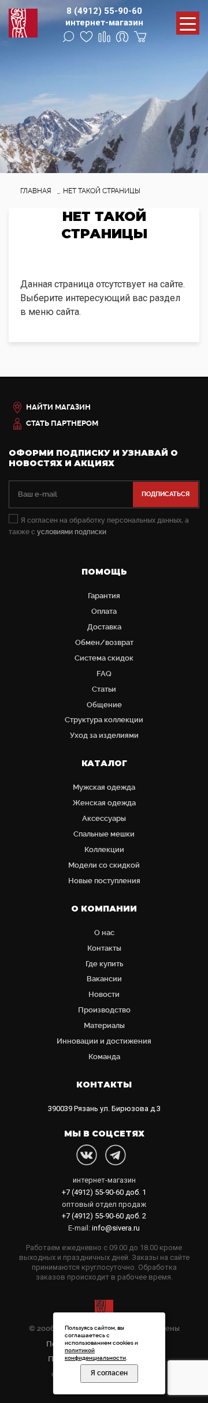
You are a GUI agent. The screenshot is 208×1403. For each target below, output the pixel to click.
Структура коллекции (104, 719)
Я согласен (109, 1373)
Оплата (104, 611)
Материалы (104, 1025)
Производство (104, 1010)
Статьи (104, 689)
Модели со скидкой (104, 865)
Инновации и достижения (104, 1041)
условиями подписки (71, 532)
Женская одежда (104, 802)
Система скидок (104, 658)
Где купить (104, 963)
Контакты (104, 948)
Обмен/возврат (104, 642)
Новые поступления (104, 880)
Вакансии (104, 978)
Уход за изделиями (104, 735)
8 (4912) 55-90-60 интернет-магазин (104, 17)
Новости (104, 994)
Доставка (104, 626)
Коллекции (104, 849)
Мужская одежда (104, 787)
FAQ (104, 673)
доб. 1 (104, 1192)
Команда (104, 1056)
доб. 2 (104, 1215)
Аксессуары (104, 818)
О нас (104, 932)
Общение (104, 704)
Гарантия (104, 595)
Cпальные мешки (104, 834)
